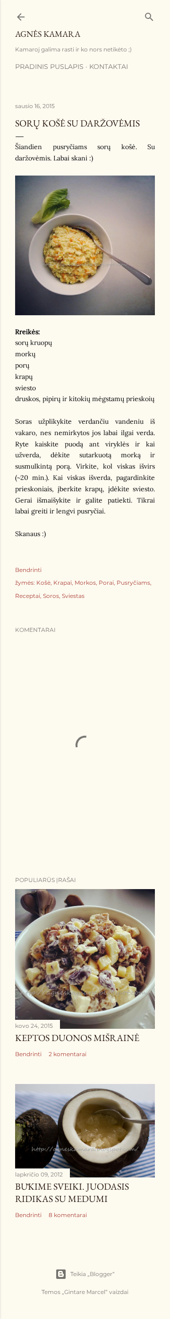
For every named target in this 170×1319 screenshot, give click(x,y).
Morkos (85, 582)
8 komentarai (68, 1214)
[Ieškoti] (149, 15)
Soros (51, 595)
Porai (106, 582)
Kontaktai (108, 66)
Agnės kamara (47, 33)
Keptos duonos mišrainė (77, 1038)
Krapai (62, 582)
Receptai (27, 595)
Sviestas (73, 595)
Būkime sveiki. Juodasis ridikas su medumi (72, 1192)
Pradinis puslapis (49, 66)
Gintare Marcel (84, 1291)
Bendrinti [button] (28, 569)
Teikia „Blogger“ (92, 1273)
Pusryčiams (133, 582)
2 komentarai (67, 1054)
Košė (43, 582)
